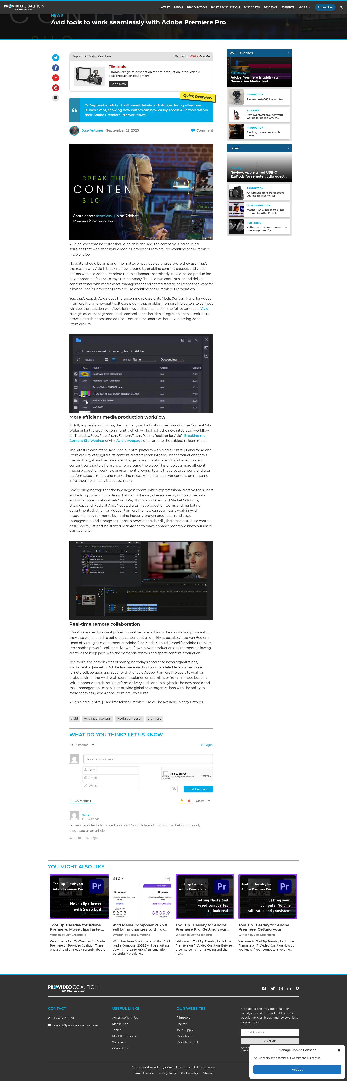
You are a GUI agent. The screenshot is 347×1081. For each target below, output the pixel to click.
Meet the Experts (124, 1036)
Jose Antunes (93, 130)
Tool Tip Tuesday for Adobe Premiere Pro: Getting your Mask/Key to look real (201, 929)
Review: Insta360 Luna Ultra (265, 99)
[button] (339, 1050)
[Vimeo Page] (297, 988)
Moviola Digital (187, 1042)
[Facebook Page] (264, 988)
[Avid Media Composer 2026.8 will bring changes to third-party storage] (142, 896)
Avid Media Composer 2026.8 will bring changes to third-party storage (140, 929)
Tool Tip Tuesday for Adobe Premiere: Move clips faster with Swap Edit (75, 929)
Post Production (225, 7)
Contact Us (120, 1048)
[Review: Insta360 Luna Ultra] (236, 96)
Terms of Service (143, 1073)
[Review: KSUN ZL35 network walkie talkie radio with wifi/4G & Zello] (236, 114)
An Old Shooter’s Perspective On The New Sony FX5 (265, 194)
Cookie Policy (189, 1073)
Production (197, 7)
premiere (154, 718)
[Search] (341, 7)
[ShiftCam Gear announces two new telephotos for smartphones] (236, 226)
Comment (204, 130)
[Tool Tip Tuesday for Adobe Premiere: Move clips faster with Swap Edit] (79, 896)
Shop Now (118, 84)
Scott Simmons (139, 934)
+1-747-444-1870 (62, 1018)
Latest (164, 7)
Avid (204, 309)
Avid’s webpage (129, 441)
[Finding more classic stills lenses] (236, 131)
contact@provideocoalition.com (75, 1025)
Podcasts (252, 7)
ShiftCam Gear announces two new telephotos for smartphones (267, 230)
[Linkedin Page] (289, 988)
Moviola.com (186, 1036)
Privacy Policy (167, 1073)
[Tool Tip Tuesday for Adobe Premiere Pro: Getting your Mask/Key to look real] (205, 896)
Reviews (270, 7)
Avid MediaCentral (97, 718)
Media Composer (129, 718)
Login (208, 745)
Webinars (119, 1042)
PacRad (182, 1024)
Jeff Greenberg (76, 934)
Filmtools (183, 1017)
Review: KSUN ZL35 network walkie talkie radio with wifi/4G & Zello (265, 117)
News (178, 7)
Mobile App (120, 1024)
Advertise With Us (125, 1017)
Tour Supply (185, 1030)
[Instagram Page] (281, 988)
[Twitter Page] (273, 988)
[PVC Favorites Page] (287, 53)
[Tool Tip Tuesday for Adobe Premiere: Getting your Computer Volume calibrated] (267, 896)
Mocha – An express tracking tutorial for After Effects (265, 211)
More (302, 7)
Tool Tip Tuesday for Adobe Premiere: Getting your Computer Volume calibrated (265, 929)
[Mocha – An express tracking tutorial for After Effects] (236, 209)
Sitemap (208, 1073)
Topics (116, 1030)
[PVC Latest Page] (287, 148)
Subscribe (325, 7)
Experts (287, 7)
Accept (297, 1069)
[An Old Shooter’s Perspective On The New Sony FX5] (236, 192)
